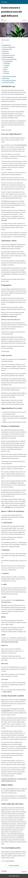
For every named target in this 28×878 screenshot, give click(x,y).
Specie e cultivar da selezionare (9, 59)
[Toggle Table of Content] (2, 43)
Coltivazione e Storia (7, 49)
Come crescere (5, 53)
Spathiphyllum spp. (6, 45)
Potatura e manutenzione (7, 57)
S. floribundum (6, 63)
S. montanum (6, 65)
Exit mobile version (14, 876)
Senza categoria (10, 861)
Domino (5, 69)
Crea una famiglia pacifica (8, 82)
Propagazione (5, 51)
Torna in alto (24, 871)
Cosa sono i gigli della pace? (8, 47)
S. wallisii (5, 67)
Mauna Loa (6, 71)
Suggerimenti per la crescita (8, 55)
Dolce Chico (6, 73)
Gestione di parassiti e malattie (9, 76)
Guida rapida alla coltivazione (9, 80)
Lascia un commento (14, 865)
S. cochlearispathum (8, 61)
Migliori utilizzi (5, 78)
